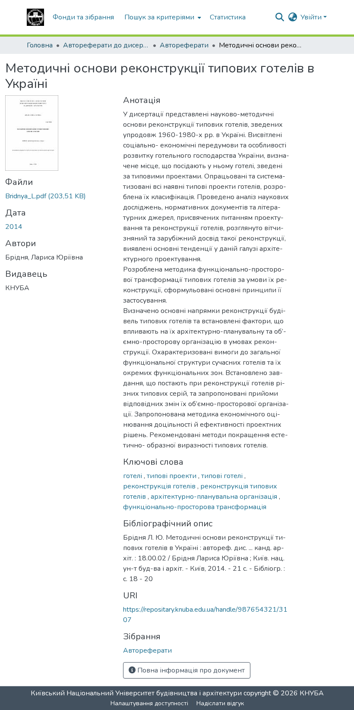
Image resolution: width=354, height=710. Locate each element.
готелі (133, 476)
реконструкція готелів (160, 486)
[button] (35, 17)
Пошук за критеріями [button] (159, 17)
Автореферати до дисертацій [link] (106, 45)
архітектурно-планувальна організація (215, 496)
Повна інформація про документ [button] (190, 670)
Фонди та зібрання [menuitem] (83, 17)
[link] (59, 196)
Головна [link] (40, 45)
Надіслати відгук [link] (220, 703)
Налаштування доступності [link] (149, 703)
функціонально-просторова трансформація (194, 507)
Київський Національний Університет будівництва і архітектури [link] (136, 693)
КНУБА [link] (312, 693)
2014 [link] (13, 226)
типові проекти (172, 476)
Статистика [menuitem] (228, 17)
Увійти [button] (311, 17)
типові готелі (222, 476)
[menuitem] (162, 17)
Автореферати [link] (184, 45)
